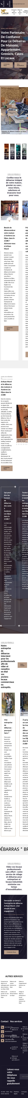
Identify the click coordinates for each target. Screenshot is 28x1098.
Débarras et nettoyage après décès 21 (24, 152)
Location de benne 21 (12, 154)
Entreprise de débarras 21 (14, 12)
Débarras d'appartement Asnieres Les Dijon (22, 984)
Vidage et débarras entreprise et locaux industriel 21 (18, 151)
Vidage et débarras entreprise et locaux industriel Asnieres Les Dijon (22, 997)
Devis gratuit (22, 665)
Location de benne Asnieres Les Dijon (14, 993)
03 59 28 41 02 (8, 1027)
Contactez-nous (7, 64)
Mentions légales (16, 1093)
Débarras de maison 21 (19, 12)
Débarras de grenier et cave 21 (6, 153)
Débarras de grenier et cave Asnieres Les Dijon (5, 994)
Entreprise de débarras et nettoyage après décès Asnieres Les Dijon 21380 (5, 985)
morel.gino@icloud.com (11, 1036)
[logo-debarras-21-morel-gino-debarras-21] (5, 12)
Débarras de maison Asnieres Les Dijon (13, 984)
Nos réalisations (20, 64)
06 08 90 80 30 (8, 1031)
